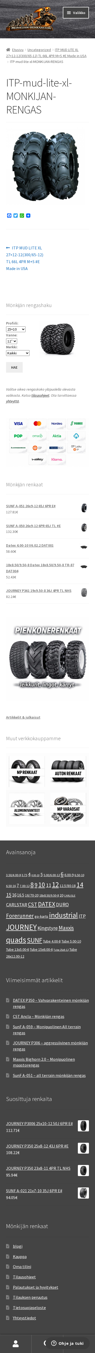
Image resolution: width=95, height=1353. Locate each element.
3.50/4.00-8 (13, 875)
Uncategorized (39, 49)
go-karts (41, 916)
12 (55, 884)
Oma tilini (22, 1266)
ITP (82, 916)
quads (16, 940)
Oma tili (16, 1344)
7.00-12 (25, 886)
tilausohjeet (40, 395)
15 (8, 894)
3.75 (24, 875)
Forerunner (20, 915)
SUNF (34, 940)
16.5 (20, 895)
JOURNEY (21, 927)
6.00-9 (69, 874)
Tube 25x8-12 (61, 950)
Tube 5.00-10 (71, 941)
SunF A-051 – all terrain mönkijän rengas (49, 1075)
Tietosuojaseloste (29, 1307)
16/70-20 (32, 895)
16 (14, 895)
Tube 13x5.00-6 (17, 949)
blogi (17, 1246)
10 (41, 884)
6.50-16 (11, 886)
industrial (63, 915)
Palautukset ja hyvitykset (35, 1287)
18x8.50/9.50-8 (49, 895)
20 (61, 895)
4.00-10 (35, 875)
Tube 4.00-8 (52, 941)
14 (80, 884)
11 (48, 885)
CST (32, 904)
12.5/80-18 (68, 885)
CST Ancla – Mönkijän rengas (38, 1016)
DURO (62, 904)
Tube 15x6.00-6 (41, 949)
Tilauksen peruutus (30, 1297)
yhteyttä (12, 401)
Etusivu (17, 49)
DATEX (46, 904)
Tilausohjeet (24, 1276)
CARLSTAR (16, 905)
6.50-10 (79, 875)
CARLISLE (69, 895)
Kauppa (20, 1256)
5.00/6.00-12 (52, 875)
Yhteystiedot (24, 1317)
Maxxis (66, 927)
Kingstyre (47, 928)
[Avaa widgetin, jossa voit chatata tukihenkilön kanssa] (67, 1343)
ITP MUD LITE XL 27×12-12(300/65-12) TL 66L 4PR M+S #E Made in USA (24, 258)
